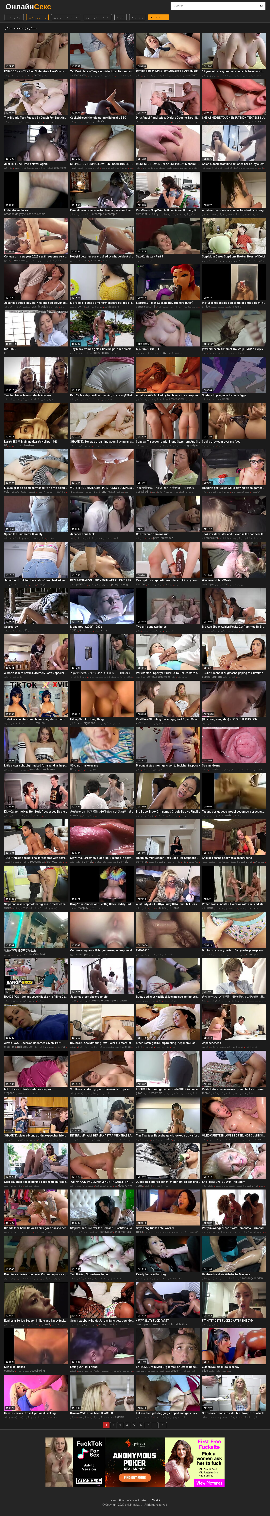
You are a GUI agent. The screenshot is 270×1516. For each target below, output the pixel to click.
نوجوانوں (249, 75)
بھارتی (110, 75)
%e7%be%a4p (37, 954)
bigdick (119, 1417)
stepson (9, 1093)
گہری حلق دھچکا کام (161, 214)
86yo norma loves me (84, 765)
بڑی (204, 491)
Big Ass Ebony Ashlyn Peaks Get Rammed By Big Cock (234, 626)
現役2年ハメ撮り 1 (147, 349)
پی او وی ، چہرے (146, 1000)
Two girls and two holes (151, 626)
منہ (150, 723)
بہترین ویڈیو (37, 17)
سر (76, 769)
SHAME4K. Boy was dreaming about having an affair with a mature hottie (102, 441)
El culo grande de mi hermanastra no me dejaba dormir (36, 487)
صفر (258, 75)
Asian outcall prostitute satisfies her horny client (233, 164)
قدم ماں (148, 1046)
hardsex (29, 445)
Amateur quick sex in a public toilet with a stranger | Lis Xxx (234, 210)
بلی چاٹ (54, 306)
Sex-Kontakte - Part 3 (149, 256)
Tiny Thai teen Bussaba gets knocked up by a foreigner (168, 1135)
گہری (232, 676)
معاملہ (122, 445)
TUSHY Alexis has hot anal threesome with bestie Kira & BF (36, 857)
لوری (170, 352)
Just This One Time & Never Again (26, 164)
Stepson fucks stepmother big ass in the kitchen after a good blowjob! (36, 904)
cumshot (141, 214)
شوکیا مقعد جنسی (29, 1278)
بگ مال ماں (36, 907)
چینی (7, 954)
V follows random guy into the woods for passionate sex (102, 1089)
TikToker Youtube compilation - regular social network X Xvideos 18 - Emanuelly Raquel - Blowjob (36, 719)
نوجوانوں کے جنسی (229, 75)
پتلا (204, 1000)
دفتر (34, 306)
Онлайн (16, 6)
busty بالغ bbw (169, 907)
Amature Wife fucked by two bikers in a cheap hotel (168, 395)
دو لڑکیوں (156, 630)
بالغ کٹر (10, 630)
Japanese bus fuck (82, 534)
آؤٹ (204, 723)
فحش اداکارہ (78, 676)
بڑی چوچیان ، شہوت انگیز (164, 861)
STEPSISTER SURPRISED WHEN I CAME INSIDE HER (102, 164)
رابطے (145, 1499)
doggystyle (125, 1185)
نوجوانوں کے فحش (81, 491)
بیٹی (36, 1185)
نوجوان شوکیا (104, 1185)
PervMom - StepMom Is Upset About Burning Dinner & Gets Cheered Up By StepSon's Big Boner (168, 210)
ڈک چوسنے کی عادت (99, 676)
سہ (105, 306)
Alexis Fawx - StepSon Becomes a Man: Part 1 (33, 1043)
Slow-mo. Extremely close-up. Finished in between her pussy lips (102, 857)
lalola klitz (181, 1324)
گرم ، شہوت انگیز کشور (84, 167)
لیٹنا (8, 584)
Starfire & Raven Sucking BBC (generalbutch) (164, 302)
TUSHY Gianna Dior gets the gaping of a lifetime (232, 673)
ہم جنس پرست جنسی (37, 260)
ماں (81, 769)
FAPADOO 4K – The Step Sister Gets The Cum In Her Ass (36, 71)
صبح (72, 954)
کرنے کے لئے (123, 75)
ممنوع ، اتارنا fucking (53, 1046)
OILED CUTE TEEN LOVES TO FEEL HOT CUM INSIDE (234, 1135)
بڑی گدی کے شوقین (213, 260)
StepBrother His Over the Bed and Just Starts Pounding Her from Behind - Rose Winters (102, 1228)
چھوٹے (8, 121)
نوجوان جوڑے (254, 1231)
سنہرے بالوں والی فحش (186, 121)
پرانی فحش (142, 954)
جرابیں (140, 676)
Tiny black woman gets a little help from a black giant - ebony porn (102, 349)
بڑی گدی (20, 723)
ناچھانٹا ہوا (145, 260)
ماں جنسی (21, 1093)
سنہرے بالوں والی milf (27, 1324)
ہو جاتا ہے (77, 352)
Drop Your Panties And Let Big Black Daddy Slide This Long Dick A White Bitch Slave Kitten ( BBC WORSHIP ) (102, 904)
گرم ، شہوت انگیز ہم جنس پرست (97, 1370)
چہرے (245, 1324)
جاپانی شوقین (145, 352)
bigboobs (89, 723)
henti (225, 399)
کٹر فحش (161, 954)
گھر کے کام (188, 1370)
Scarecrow (11, 626)
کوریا (212, 352)
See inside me (211, 765)
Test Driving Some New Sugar (89, 1274)
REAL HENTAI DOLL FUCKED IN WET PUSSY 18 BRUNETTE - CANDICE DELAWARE (102, 580)
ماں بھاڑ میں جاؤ (147, 445)
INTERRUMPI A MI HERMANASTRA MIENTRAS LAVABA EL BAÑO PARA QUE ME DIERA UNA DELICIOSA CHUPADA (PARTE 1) (102, 1135)
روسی (88, 445)
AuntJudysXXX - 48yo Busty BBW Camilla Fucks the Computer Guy (168, 904)
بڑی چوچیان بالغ (167, 491)
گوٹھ (173, 1000)
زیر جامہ (233, 630)
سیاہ (88, 352)
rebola (41, 214)
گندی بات (10, 537)
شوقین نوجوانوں (51, 1278)
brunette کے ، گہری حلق (63, 861)
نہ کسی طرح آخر (22, 1231)
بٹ (153, 491)
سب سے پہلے (77, 399)
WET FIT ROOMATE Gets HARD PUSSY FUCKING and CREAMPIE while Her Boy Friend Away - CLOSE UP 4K (102, 487)
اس (156, 907)
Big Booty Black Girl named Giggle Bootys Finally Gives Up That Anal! (168, 811)
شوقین (28, 1185)
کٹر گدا (161, 815)
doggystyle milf (193, 445)
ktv (26, 954)
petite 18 (81, 584)
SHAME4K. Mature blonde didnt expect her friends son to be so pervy (36, 1135)
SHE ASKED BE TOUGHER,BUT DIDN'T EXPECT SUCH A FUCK (234, 117)
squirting (96, 260)
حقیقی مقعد (108, 1278)
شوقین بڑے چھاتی (99, 584)
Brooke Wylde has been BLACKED (91, 1413)
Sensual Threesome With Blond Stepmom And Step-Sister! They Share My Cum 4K (168, 441)
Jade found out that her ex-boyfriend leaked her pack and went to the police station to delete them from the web (36, 580)
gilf (25, 630)
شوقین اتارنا (223, 167)
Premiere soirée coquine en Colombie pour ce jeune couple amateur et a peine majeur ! (36, 1274)
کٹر (19, 630)
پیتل (97, 630)
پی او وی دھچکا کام (33, 167)
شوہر (233, 584)
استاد (8, 399)
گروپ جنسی (221, 1185)
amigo (206, 306)
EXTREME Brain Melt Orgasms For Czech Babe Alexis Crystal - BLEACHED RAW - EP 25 (168, 1366)
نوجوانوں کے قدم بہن (114, 167)
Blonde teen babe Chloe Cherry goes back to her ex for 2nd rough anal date (36, 1228)
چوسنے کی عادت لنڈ (245, 167)
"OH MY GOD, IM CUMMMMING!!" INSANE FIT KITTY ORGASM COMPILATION (102, 1181)
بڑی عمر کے (77, 445)
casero (237, 306)
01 (5, 445)
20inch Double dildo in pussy (220, 1366)
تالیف (31, 723)
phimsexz (167, 537)
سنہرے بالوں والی (30, 121)
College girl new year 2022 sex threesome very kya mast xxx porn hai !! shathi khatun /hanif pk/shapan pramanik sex (36, 256)
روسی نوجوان (28, 1139)
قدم (110, 399)
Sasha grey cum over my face (221, 441)
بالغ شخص (39, 537)
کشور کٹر (217, 1093)
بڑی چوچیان (209, 75)
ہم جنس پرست (131, 1370)
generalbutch (144, 306)
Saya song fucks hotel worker (155, 1228)
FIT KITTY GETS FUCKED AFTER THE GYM (227, 1320)
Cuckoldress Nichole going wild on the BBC (98, 117)
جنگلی (90, 121)
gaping (206, 676)
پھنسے (217, 1417)
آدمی (106, 1093)
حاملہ (206, 399)
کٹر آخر (34, 1324)
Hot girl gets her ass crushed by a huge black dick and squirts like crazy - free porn (102, 256)
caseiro (31, 214)
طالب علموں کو (30, 399)
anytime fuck (122, 1231)
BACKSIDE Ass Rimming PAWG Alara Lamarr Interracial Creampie (102, 1043)
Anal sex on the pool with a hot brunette (227, 857)
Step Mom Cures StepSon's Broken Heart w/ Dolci (233, 256)
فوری (255, 214)
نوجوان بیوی (45, 491)
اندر (205, 769)
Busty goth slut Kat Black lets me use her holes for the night (168, 996)
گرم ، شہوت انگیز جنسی (244, 1185)
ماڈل (218, 815)
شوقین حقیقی (97, 1139)
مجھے (73, 306)
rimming (154, 1324)
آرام (139, 1046)
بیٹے (88, 214)
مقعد (29, 75)
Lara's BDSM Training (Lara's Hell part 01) (30, 441)
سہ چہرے (222, 445)
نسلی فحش (83, 1417)
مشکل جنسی (246, 1093)
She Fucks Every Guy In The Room (223, 1181)
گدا (87, 260)
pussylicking (143, 491)
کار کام (250, 537)
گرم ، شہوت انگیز (15, 861)
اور (45, 815)
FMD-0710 (142, 950)
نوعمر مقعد (17, 75)
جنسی (185, 75)
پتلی (176, 1139)
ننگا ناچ (208, 1185)
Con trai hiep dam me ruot (152, 534)
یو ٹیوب (9, 723)
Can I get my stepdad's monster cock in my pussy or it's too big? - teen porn (168, 580)
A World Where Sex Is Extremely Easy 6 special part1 (36, 673)
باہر (33, 584)
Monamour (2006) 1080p (86, 626)
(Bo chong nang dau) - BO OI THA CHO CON (229, 719)
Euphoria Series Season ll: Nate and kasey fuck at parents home (36, 1320)
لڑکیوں (255, 491)
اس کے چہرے (209, 445)
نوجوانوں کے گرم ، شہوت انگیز (161, 75)
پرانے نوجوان (13, 769)
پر (83, 121)
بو (209, 723)
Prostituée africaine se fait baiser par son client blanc (102, 210)
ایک (162, 399)
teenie (51, 769)
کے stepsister (78, 75)
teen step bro (37, 769)
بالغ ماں (142, 907)
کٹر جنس (18, 445)
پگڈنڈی (33, 630)
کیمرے (206, 630)
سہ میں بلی (109, 861)
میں (258, 537)
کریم (99, 815)
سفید (100, 907)
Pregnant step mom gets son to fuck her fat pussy (168, 765)
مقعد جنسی (76, 260)
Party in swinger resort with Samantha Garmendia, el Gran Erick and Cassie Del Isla (234, 1228)
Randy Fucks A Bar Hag (151, 1274)
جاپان (8, 676)
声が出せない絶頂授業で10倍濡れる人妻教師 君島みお (234, 996)
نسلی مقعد (164, 121)
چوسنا (89, 769)
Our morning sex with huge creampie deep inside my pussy (102, 950)
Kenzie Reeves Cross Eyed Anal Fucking (30, 1413)
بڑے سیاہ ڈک (155, 584)
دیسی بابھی (231, 1093)
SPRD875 (10, 349)
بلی (138, 167)
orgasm (122, 1000)
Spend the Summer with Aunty (23, 534)
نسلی (78, 121)
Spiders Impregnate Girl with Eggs (224, 395)
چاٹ (6, 75)
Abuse (156, 1499)
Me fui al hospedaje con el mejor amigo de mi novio (234, 302)
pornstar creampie (158, 676)
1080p (74, 630)
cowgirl (41, 584)
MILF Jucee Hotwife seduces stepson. (28, 1089)
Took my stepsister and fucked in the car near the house (234, 534)
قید (204, 352)
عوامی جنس (217, 214)
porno (81, 306)
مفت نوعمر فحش (240, 491)
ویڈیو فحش (148, 167)
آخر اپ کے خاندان (21, 815)
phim (156, 537)
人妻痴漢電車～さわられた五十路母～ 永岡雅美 (165, 487)
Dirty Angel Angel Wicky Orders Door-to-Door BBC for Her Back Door (168, 117)
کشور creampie (152, 1093)
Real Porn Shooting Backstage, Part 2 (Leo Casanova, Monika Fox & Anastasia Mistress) (168, 719)
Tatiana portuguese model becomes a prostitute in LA (234, 811)
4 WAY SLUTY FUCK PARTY (152, 1320)
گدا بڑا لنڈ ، (63, 491)
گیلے (73, 1370)
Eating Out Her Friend (84, 1366)
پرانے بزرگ (11, 1139)
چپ (10, 445)
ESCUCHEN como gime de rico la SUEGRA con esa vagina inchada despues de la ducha (168, 1089)
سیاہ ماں (173, 815)
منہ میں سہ (225, 1324)
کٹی (6, 815)
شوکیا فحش (117, 491)
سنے (90, 630)
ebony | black (101, 352)
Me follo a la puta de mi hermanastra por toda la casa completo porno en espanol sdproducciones (102, 302)
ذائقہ (148, 1185)
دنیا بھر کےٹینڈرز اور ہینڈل (194, 214)
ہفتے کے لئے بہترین (66, 17)
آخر (167, 399)
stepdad (141, 584)
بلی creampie (81, 861)
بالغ (91, 815)
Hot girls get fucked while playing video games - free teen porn (234, 487)
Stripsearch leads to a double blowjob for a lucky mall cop (234, 1413)
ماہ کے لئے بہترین (98, 17)
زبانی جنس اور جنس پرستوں (219, 1231)
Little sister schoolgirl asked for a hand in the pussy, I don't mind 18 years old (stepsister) (36, 765)
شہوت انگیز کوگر (199, 861)
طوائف (262, 167)
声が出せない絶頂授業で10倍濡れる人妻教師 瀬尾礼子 (102, 811)
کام (15, 121)
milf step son (25, 1046)
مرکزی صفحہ (14, 17)
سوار (73, 1417)
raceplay (83, 907)
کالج (7, 260)
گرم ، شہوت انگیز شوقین (178, 1093)
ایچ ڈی (140, 537)
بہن (25, 769)
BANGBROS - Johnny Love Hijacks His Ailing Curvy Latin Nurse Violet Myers (36, 996)
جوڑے (66, 1278)
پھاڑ (157, 1417)
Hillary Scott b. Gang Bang (87, 719)
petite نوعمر (41, 75)
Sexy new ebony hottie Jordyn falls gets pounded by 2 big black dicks (102, 1320)
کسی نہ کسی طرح (154, 1370)
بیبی (113, 352)
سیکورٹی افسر (231, 1417)
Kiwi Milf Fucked (14, 1366)
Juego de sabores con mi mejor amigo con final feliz (168, 1181)
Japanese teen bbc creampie (89, 996)
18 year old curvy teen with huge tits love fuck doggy (234, 71)
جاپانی (79, 537)
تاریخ (121, 17)
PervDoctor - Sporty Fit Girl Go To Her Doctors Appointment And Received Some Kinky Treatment (168, 673)
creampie (111, 214)
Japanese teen (211, 1043)
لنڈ (105, 260)
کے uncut (207, 907)
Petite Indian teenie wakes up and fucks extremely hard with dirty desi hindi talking (234, 1089)
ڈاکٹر (8, 1000)
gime (139, 1093)
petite (168, 1139)
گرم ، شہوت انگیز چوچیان (242, 260)
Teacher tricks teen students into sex (27, 395)
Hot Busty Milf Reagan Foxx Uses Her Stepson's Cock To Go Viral (168, 857)
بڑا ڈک (168, 584)
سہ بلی (93, 954)
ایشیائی (207, 167)
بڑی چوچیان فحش (146, 121)
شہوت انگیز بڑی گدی (22, 491)
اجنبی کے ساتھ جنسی (238, 214)
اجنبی (206, 214)
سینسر (26, 306)
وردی (32, 1000)
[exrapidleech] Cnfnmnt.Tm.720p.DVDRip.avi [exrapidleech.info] (234, 349)
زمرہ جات (137, 17)
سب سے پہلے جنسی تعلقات (171, 167)
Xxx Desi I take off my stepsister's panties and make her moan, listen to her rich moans (102, 71)
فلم (152, 954)
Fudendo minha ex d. (17, 210)
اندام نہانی (144, 1417)
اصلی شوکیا (113, 1139)
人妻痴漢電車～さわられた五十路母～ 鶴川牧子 (100, 673)
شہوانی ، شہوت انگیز (230, 352)
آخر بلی (147, 769)
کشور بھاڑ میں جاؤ (82, 1231)
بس (71, 537)
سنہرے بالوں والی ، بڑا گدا (96, 1046)
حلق (60, 861)
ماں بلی (182, 676)
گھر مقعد (76, 1278)
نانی (139, 1278)
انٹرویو (193, 167)
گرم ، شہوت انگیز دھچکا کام (234, 861)
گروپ (205, 1046)
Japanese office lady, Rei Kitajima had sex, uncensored (36, 302)
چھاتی (50, 537)
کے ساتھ (216, 399)
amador (9, 214)
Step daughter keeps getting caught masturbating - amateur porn (36, 1181)
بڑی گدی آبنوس (145, 815)
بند (78, 861)
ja (5, 352)
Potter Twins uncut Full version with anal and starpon (234, 904)
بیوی (189, 399)
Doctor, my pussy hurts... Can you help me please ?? (234, 950)
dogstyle (20, 214)
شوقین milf (221, 584)
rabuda (40, 723)
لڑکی (93, 907)
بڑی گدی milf (20, 907)
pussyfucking (119, 584)
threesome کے (36, 861)
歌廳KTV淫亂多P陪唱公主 (20, 950)
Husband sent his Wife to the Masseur (226, 1274)
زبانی (237, 1324)
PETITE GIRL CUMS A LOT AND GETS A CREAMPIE (167, 71)
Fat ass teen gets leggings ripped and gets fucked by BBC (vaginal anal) (168, 1413)
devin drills (167, 1324)
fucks (7, 907)
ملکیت (38, 815)
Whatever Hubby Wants (216, 580)
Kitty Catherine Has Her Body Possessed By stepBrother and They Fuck (36, 811)
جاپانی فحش (186, 491)
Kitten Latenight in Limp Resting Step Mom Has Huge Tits (168, 1043)
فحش (95, 491)
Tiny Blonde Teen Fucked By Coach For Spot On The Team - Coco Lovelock (36, 117)
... (155, 1425)
